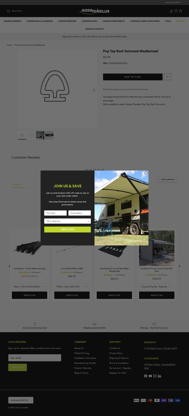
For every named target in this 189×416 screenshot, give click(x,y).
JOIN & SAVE (68, 229)
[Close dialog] (146, 173)
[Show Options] (88, 221)
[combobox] (66, 221)
